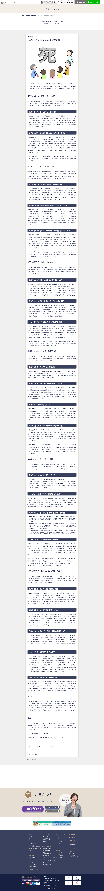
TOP (24, 834)
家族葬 (30, 839)
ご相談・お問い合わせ (52, 807)
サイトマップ (73, 855)
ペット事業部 (60, 855)
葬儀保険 (31, 862)
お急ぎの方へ (59, 846)
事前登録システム (33, 861)
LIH (53, 889)
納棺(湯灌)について (47, 852)
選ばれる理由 (46, 836)
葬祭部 (58, 854)
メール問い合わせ (74, 843)
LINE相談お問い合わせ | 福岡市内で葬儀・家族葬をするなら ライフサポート (46, 738)
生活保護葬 (31, 845)
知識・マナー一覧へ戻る (32, 759)
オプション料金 (32, 864)
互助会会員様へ (46, 850)
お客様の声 (72, 837)
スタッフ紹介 (59, 839)
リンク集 (72, 853)
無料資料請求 (82, 2)
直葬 (30, 838)
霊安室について (46, 839)
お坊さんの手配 (46, 838)
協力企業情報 (59, 845)
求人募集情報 (59, 852)
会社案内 (58, 838)
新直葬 (30, 836)
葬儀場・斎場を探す (34, 869)
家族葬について (46, 841)
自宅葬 (30, 841)
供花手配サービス (47, 864)
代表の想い (59, 836)
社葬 (30, 852)
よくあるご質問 (46, 855)
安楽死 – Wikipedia (32, 754)
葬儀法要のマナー (47, 848)
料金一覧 (31, 859)
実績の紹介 (72, 834)
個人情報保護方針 (74, 857)
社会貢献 (58, 843)
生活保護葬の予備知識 (35, 846)
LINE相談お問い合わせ (75, 848)
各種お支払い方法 (33, 866)
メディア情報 (59, 841)
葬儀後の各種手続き (47, 853)
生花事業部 (59, 857)
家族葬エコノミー (33, 843)
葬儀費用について (33, 857)
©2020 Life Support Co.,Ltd (52, 888)
